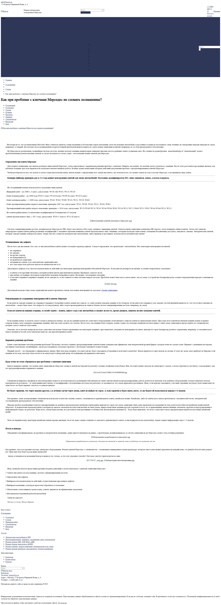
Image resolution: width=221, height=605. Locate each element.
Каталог (9, 562)
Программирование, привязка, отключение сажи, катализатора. (69, 31)
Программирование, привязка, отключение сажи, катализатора (30, 539)
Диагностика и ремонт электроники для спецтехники (70, 41)
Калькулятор (85, 12)
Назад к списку (6, 509)
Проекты (38, 46)
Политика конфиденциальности (13, 588)
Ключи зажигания (93, 29)
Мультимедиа (91, 36)
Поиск (3, 566)
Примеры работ (12, 522)
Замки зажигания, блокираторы (98, 27)
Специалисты (34, 48)
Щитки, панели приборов (103, 34)
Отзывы (32, 46)
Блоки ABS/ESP (107, 29)
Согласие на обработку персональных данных (19, 592)
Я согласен (62, 603)
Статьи (50, 43)
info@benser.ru (6, 2)
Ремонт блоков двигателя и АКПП (70, 26)
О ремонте (43, 43)
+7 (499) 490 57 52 (210, 9)
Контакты (9, 557)
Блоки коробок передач (100, 56)
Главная (9, 80)
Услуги (3, 533)
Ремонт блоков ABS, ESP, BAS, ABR (20, 542)
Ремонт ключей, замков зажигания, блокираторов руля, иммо (70, 24)
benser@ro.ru (14, 575)
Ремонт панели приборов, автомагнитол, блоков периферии (29, 549)
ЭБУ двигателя (92, 31)
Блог (50, 48)
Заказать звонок (210, 14)
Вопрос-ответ (120, 46)
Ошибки (46, 46)
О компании (33, 43)
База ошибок (106, 40)
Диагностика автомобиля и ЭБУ (66, 38)
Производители (121, 48)
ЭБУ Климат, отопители (100, 63)
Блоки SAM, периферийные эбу (95, 39)
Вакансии (44, 48)
